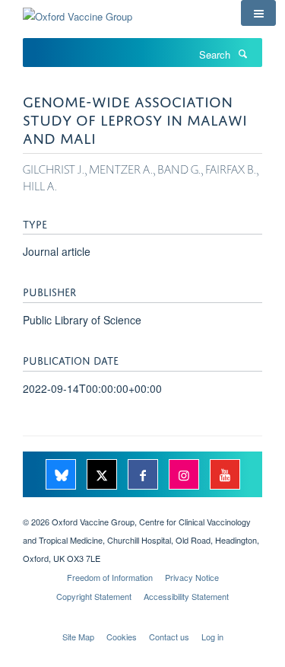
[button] (258, 13)
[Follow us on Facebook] (144, 475)
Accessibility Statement (186, 596)
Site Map (78, 636)
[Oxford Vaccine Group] (77, 11)
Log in (212, 636)
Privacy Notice (192, 577)
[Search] (242, 53)
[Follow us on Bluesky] (62, 475)
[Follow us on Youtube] (225, 475)
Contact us (169, 636)
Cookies (121, 636)
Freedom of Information (110, 577)
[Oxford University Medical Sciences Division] (142, 508)
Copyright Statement (93, 596)
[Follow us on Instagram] (185, 475)
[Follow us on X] (103, 475)
